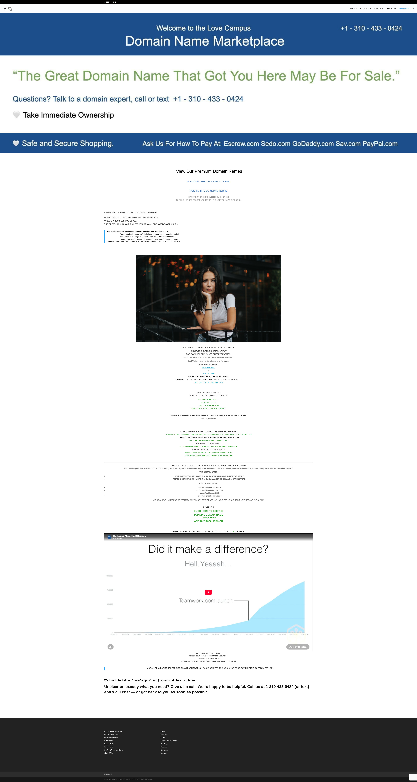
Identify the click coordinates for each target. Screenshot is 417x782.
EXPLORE (403, 8)
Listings (217, 521)
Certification (108, 741)
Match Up (164, 734)
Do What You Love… (111, 734)
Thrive (163, 731)
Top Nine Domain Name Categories (208, 516)
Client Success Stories (169, 741)
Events (163, 738)
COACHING (391, 8)
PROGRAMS (365, 8)
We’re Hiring (108, 747)
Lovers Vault (108, 744)
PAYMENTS (108, 774)
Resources (164, 750)
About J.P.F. (108, 753)
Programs (164, 747)
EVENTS (377, 8)
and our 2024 (203, 521)
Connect (163, 753)
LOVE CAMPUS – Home (113, 731)
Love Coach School (111, 738)
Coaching (164, 744)
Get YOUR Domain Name (113, 750)
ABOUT (352, 8)
